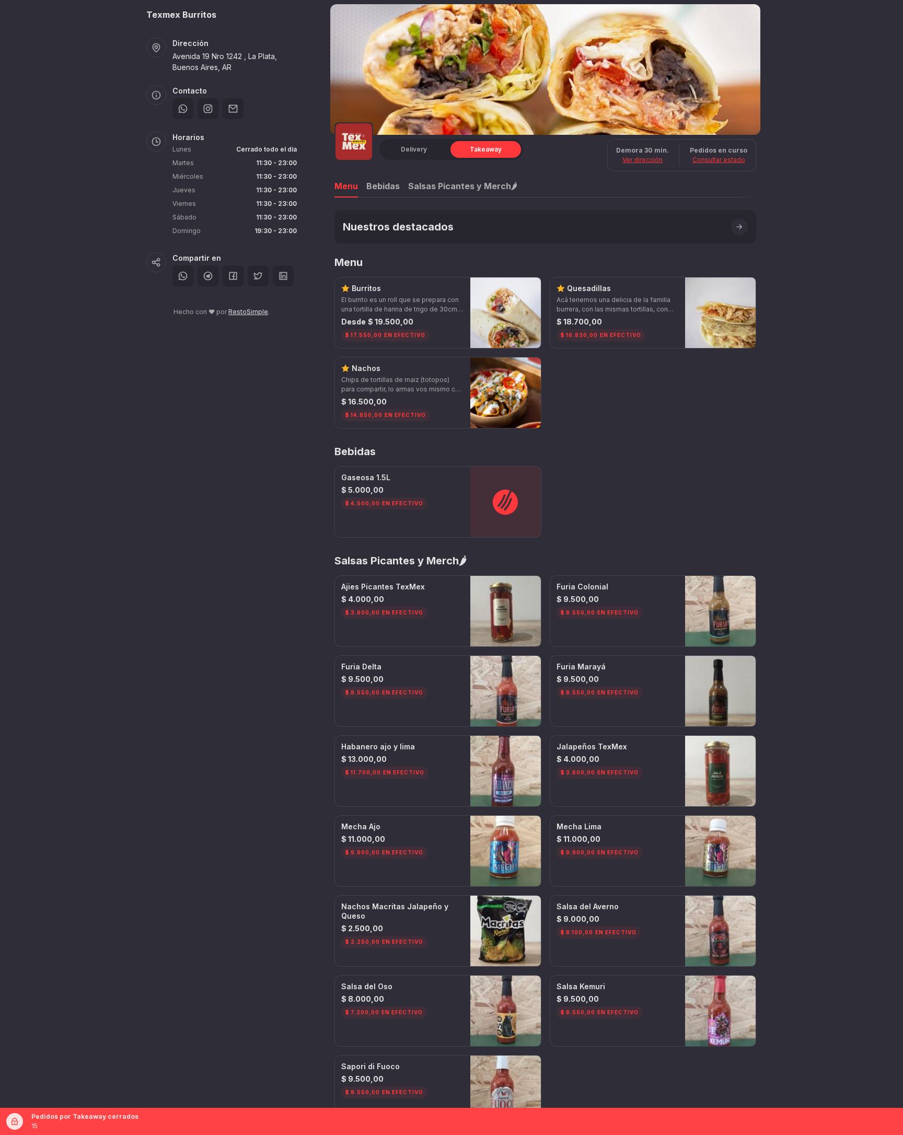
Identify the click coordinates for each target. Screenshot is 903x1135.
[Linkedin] (283, 275)
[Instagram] (208, 108)
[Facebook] (233, 275)
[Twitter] (258, 275)
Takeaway (486, 149)
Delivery (414, 149)
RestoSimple (248, 312)
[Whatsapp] (182, 108)
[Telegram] (208, 275)
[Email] (233, 108)
